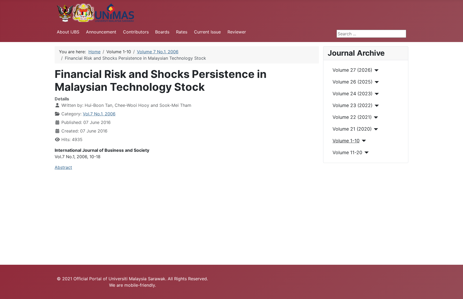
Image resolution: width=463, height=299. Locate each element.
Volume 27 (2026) (352, 70)
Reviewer (236, 32)
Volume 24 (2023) (352, 93)
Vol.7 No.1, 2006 (99, 113)
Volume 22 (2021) (352, 117)
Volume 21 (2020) (352, 129)
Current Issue (207, 32)
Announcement (101, 32)
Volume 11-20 (347, 152)
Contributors (136, 32)
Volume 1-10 (346, 140)
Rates (181, 32)
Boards (162, 32)
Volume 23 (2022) (352, 105)
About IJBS (68, 32)
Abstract (63, 167)
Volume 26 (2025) (352, 82)
